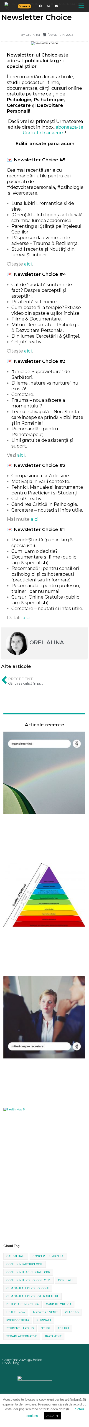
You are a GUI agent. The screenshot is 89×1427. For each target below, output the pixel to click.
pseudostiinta (17, 1320)
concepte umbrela (48, 1256)
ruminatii (43, 1320)
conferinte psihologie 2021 (28, 1280)
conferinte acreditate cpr (28, 1272)
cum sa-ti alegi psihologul (27, 1288)
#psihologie (70, 187)
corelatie (66, 1280)
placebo (72, 1312)
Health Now (15, 1312)
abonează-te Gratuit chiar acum (53, 130)
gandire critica (58, 1304)
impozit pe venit (45, 1312)
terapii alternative (21, 1336)
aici (28, 264)
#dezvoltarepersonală (31, 187)
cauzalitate (15, 1256)
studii (45, 1328)
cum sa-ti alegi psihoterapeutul (32, 1296)
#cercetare (25, 193)
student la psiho (20, 1328)
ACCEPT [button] (52, 1416)
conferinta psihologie (24, 1264)
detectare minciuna (22, 1304)
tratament (53, 1336)
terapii (63, 1328)
